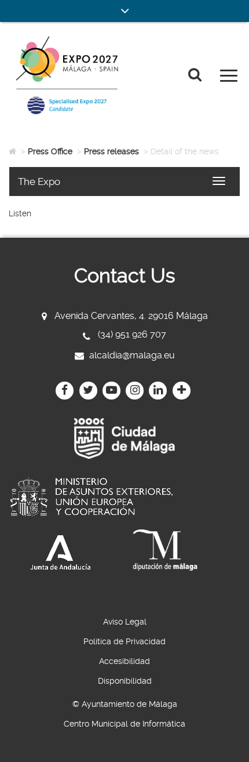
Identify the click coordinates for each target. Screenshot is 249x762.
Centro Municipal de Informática (124, 723)
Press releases (111, 151)
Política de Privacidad (124, 641)
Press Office (50, 151)
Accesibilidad (124, 661)
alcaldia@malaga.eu (132, 355)
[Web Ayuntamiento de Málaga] (124, 438)
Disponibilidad (125, 680)
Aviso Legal (125, 621)
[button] (124, 11)
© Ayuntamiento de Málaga (124, 704)
